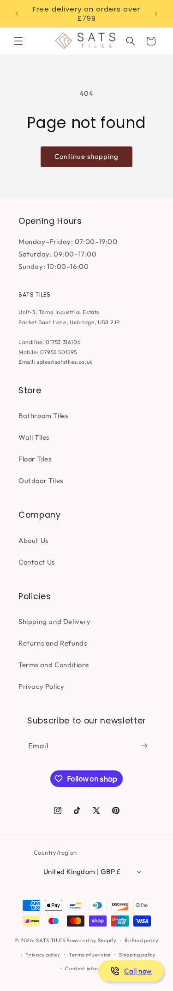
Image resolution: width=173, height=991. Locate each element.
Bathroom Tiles (43, 415)
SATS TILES (50, 940)
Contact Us (36, 562)
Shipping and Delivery (54, 621)
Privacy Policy (41, 686)
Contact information (90, 968)
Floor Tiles (35, 459)
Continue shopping (86, 156)
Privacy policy (42, 954)
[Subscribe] (144, 746)
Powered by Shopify (91, 940)
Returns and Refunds (52, 643)
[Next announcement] (156, 14)
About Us (33, 540)
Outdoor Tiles (40, 480)
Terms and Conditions (53, 664)
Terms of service (90, 954)
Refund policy (141, 940)
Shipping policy (137, 954)
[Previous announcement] (17, 14)
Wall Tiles (33, 437)
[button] (18, 41)
